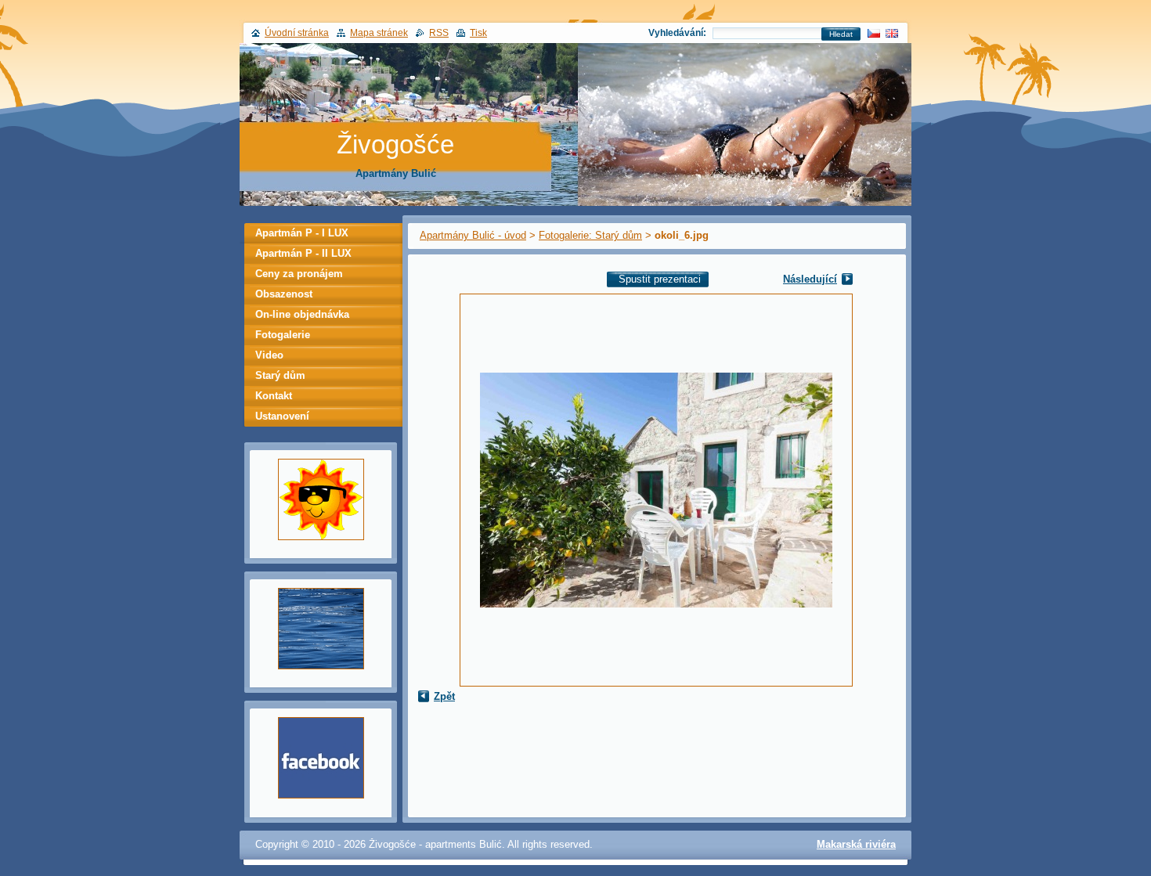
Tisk (478, 33)
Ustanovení (282, 416)
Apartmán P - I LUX (301, 233)
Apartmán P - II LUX (303, 253)
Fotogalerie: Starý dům (590, 235)
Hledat (841, 34)
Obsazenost (283, 294)
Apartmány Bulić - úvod (473, 235)
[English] (892, 33)
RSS (439, 33)
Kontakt (273, 396)
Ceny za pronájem (299, 273)
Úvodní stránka (297, 33)
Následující (810, 279)
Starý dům (280, 375)
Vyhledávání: (677, 33)
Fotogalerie (282, 335)
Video (269, 355)
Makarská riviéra (856, 844)
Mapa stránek (379, 33)
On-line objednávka (302, 314)
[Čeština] (874, 33)
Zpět (444, 696)
